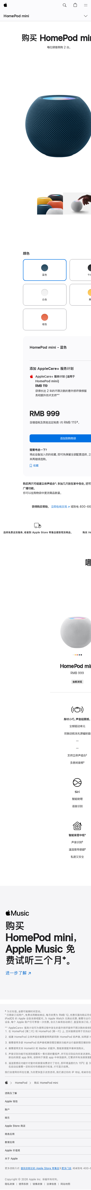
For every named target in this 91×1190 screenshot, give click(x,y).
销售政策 (37, 1184)
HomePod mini (16, 16)
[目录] (85, 5)
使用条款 (23, 1184)
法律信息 (51, 1184)
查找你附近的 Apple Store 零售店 (40, 1168)
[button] (64, 5)
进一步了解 (18, 973)
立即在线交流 (60, 506)
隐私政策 (10, 1184)
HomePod (21, 1083)
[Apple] (6, 1082)
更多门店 (66, 1168)
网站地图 (65, 1184)
